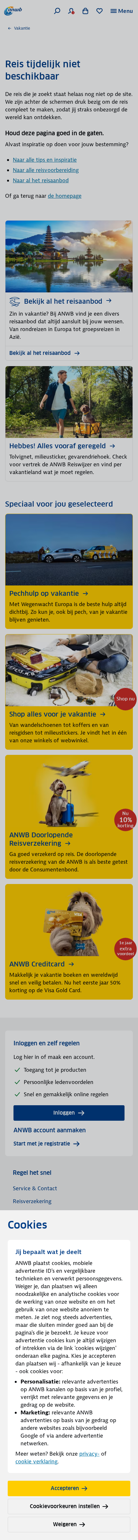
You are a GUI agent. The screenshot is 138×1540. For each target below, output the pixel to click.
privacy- (89, 1453)
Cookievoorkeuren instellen (65, 1506)
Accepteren (65, 1488)
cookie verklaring (36, 1461)
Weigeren (65, 1524)
